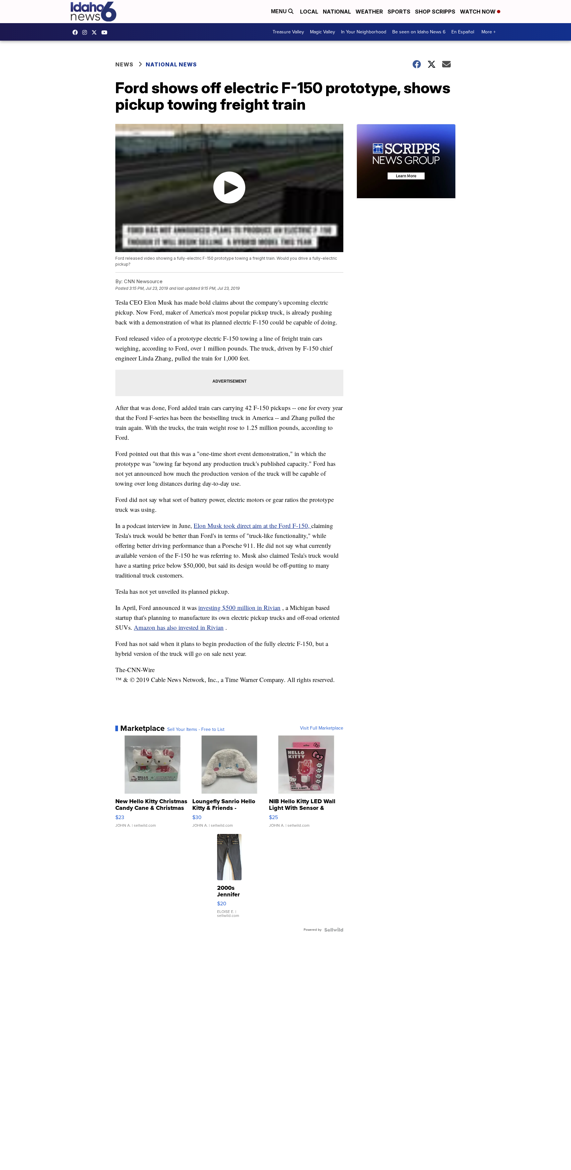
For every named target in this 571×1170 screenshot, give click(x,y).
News (124, 64)
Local (309, 11)
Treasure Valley (288, 31)
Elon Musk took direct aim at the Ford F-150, (252, 525)
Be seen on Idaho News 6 (418, 31)
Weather (369, 11)
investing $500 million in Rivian (239, 607)
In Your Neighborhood (363, 31)
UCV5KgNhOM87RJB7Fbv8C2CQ (106, 32)
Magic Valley (322, 31)
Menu (279, 11)
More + (488, 31)
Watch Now (478, 11)
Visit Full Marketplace (321, 728)
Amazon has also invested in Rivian (179, 627)
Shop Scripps (435, 11)
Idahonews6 (76, 32)
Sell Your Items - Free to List (195, 729)
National (337, 11)
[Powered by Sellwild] (333, 929)
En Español (462, 31)
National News (171, 64)
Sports (399, 11)
